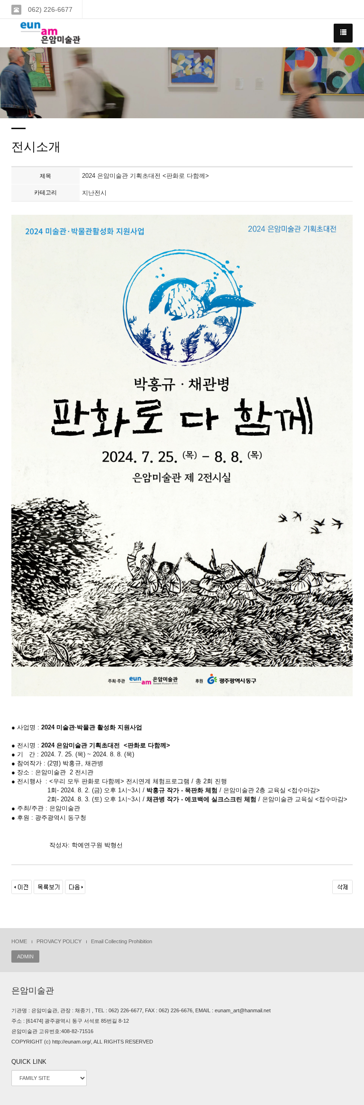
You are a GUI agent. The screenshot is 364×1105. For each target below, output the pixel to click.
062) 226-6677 (49, 9)
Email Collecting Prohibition (121, 941)
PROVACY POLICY (59, 941)
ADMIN (25, 956)
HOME (19, 941)
